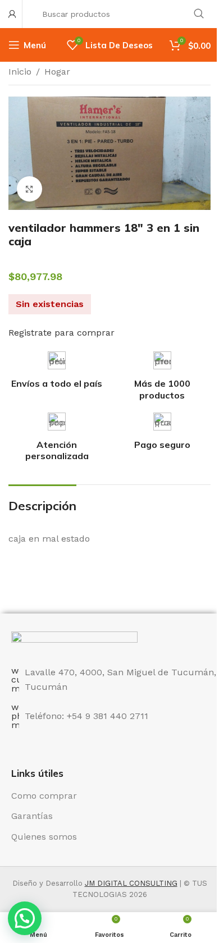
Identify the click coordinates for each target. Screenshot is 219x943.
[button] (25, 918)
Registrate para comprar (61, 332)
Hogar (57, 71)
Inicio (19, 71)
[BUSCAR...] (199, 14)
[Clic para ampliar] (29, 189)
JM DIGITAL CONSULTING (131, 883)
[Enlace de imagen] (74, 642)
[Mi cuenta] (12, 14)
